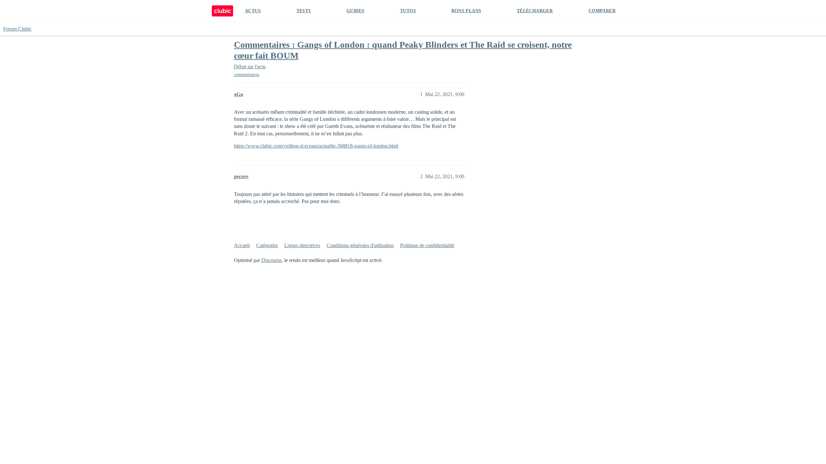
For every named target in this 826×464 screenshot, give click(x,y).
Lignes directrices (302, 245)
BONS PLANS (466, 10)
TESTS (304, 10)
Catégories (267, 245)
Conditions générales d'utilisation (360, 245)
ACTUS (253, 10)
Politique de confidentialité (427, 245)
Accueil (242, 245)
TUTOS (408, 10)
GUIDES (355, 10)
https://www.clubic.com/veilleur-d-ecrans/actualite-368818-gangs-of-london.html (316, 146)
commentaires (246, 74)
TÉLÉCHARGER (535, 10)
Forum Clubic (17, 29)
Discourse (271, 260)
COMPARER (602, 10)
